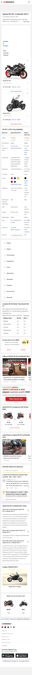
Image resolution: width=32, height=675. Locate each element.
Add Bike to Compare (5, 44)
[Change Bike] (27, 60)
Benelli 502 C (7, 113)
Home (2, 619)
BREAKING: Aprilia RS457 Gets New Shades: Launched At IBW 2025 (12, 457)
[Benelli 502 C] (16, 102)
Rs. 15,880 (27, 220)
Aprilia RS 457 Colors (16, 184)
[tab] (16, 243)
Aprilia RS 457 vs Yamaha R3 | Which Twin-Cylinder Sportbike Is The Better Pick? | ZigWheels (14, 379)
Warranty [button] (9, 297)
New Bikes (7, 619)
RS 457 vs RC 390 (14, 427)
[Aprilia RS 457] (16, 69)
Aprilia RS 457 (7, 80)
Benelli (26, 143)
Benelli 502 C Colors (26, 183)
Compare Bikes (13, 619)
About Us (4, 630)
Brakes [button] (9, 249)
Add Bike (23, 350)
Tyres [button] (8, 267)
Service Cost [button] (10, 291)
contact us (5, 636)
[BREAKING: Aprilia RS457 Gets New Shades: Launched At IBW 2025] (14, 447)
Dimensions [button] (10, 273)
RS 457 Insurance (15, 229)
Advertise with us (7, 633)
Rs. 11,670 (13, 220)
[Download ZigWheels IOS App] (22, 655)
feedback (4, 645)
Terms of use (5, 639)
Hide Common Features (6, 53)
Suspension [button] (10, 261)
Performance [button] (11, 255)
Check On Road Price (16, 148)
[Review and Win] (16, 395)
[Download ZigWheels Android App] (8, 655)
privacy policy (6, 642)
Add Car (9, 350)
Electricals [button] (10, 279)
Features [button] (9, 285)
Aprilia (12, 143)
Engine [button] (9, 243)
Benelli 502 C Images (15, 586)
